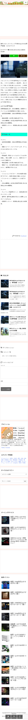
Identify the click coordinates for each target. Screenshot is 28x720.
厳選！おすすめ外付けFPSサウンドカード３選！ (18, 529)
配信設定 (15, 459)
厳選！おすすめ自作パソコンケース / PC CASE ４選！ (18, 678)
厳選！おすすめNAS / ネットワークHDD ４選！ (18, 636)
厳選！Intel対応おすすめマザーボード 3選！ (18, 614)
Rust (11, 459)
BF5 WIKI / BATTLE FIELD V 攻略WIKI (17, 49)
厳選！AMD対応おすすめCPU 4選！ (18, 593)
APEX (11, 458)
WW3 (20, 462)
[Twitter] (5, 56)
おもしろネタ (14, 461)
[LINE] (14, 56)
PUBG (24, 462)
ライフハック (9, 462)
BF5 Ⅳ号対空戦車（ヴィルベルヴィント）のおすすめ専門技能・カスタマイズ (18, 305)
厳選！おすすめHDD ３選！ (18, 646)
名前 (2, 381)
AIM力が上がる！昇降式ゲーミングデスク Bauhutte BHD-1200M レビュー (18, 540)
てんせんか (24, 236)
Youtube (8, 447)
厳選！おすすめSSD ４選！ (18, 656)
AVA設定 (7, 459)
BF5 (19, 458)
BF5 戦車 (3, 51)
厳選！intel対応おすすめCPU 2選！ (18, 582)
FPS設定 (21, 459)
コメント (3, 365)
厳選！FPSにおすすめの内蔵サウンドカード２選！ (18, 518)
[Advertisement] (14, 21)
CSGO (15, 458)
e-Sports (15, 462)
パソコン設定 (6, 461)
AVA (22, 458)
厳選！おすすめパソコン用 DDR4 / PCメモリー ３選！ (18, 668)
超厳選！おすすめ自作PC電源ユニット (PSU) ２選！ (18, 625)
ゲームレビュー (5, 458)
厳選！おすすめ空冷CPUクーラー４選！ (18, 699)
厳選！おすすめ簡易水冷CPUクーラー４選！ (18, 688)
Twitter (3, 447)
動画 (20, 461)
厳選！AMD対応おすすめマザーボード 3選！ (18, 603)
